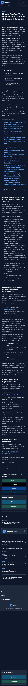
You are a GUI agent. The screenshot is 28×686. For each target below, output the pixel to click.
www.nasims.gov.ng (9, 309)
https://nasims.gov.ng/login (13, 394)
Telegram (15, 502)
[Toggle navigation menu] (25, 2)
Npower (6, 5)
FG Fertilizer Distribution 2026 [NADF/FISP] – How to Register (12, 84)
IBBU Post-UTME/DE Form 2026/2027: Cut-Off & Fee (14, 74)
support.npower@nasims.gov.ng (10, 468)
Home (2, 5)
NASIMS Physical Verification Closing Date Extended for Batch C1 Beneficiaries (14, 161)
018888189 (6, 453)
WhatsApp (15, 506)
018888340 (14, 451)
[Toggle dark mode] (22, 2)
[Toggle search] (19, 2)
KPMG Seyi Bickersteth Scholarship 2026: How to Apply (13, 79)
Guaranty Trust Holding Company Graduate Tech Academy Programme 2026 (14, 133)
